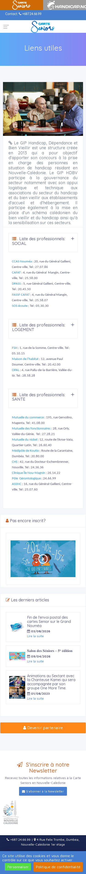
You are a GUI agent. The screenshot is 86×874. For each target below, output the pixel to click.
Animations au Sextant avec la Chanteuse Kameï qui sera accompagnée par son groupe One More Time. (51, 681)
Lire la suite (35, 636)
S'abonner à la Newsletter (44, 791)
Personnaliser (18, 867)
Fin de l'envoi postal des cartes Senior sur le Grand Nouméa (49, 621)
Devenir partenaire (44, 727)
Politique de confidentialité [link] (58, 867)
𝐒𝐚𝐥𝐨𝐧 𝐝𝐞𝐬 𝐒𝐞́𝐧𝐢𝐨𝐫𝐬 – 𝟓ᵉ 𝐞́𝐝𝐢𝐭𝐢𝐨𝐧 (49, 650)
